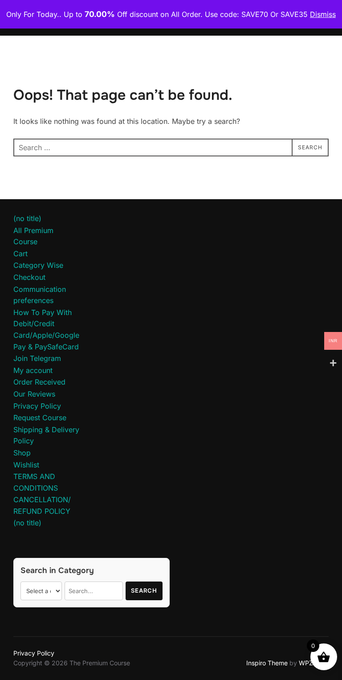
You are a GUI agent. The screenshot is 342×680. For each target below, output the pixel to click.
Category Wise (38, 265)
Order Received (39, 381)
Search (144, 590)
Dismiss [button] (323, 14)
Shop (22, 452)
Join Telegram (37, 358)
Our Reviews (34, 393)
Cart (20, 253)
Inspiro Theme (267, 663)
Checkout (29, 277)
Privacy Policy (37, 405)
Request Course (39, 417)
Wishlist (26, 464)
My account (33, 370)
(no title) (27, 218)
